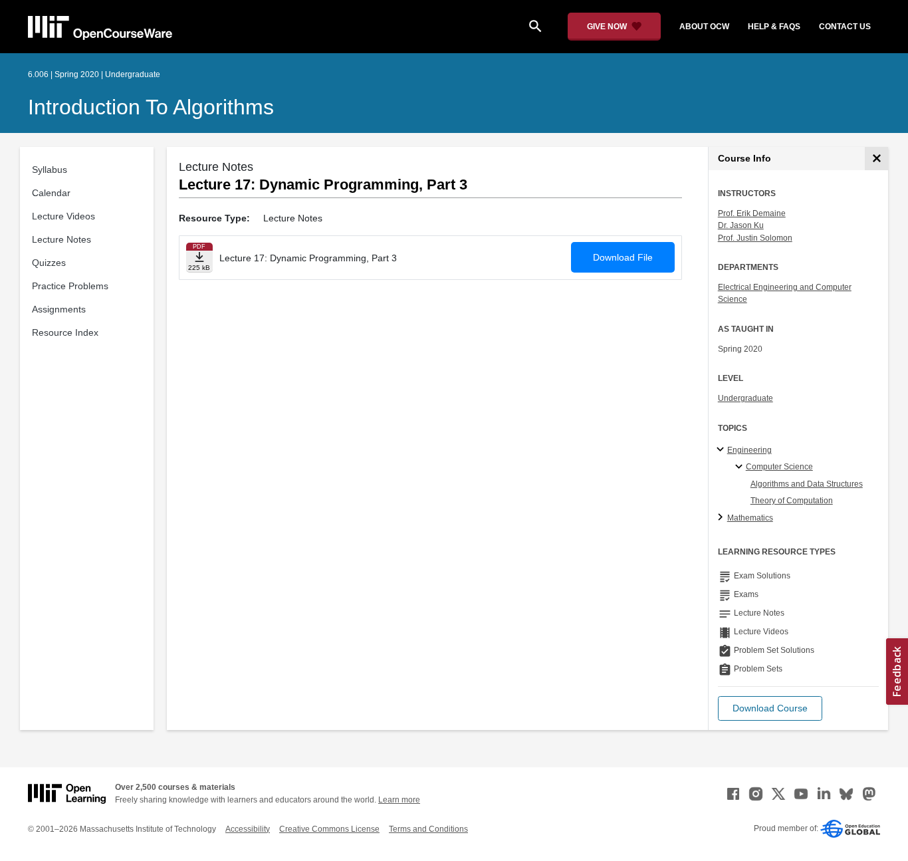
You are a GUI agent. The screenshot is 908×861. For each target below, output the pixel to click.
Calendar (51, 192)
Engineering (749, 450)
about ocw (704, 26)
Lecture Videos (63, 216)
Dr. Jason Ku (741, 225)
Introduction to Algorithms (151, 107)
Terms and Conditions (428, 829)
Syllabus (49, 169)
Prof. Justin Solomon (755, 238)
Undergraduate (745, 398)
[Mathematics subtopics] (722, 518)
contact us (845, 26)
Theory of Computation (791, 500)
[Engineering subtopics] (722, 450)
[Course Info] (876, 158)
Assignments (59, 309)
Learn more (399, 799)
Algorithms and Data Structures (806, 484)
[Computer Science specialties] (741, 467)
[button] (770, 708)
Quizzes (49, 262)
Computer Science (779, 466)
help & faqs (774, 26)
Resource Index (65, 332)
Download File (623, 257)
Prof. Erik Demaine (752, 213)
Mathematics (750, 518)
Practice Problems (70, 286)
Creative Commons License (329, 829)
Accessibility (247, 829)
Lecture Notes (61, 239)
